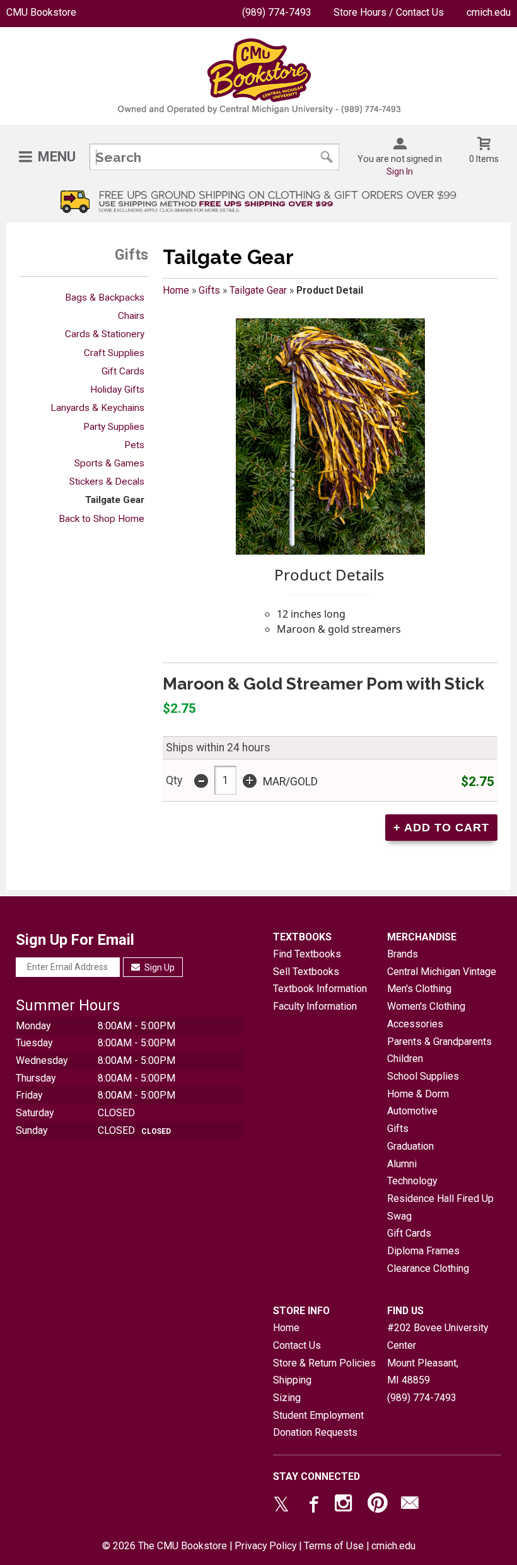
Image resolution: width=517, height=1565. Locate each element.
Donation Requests (315, 1432)
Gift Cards (123, 371)
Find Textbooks (307, 954)
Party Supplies (113, 426)
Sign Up (158, 967)
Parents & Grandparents (439, 1042)
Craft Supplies (114, 353)
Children (405, 1059)
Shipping (292, 1380)
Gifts (209, 290)
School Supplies (423, 1076)
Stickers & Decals (106, 481)
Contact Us (297, 1345)
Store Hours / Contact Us (389, 12)
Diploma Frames (423, 1251)
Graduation (410, 1146)
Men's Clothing (419, 989)
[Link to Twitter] (281, 1505)
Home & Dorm (418, 1094)
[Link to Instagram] (345, 1505)
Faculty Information (315, 1006)
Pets (134, 445)
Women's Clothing (426, 1006)
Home (176, 290)
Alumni (402, 1164)
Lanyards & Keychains (97, 407)
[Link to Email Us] (410, 1505)
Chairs (131, 315)
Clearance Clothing (428, 1268)
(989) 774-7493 (276, 12)
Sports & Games (109, 463)
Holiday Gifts (117, 389)
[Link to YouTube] (378, 1505)
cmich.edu (489, 12)
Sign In (399, 171)
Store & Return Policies (324, 1363)
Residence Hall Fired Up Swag (440, 1207)
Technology (412, 1181)
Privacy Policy (265, 1546)
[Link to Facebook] (312, 1505)
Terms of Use (334, 1546)
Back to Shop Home (101, 518)
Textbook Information (320, 989)
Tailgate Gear (114, 499)
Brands (402, 954)
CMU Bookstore (41, 12)
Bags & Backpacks (104, 297)
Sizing (287, 1398)
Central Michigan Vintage (441, 972)
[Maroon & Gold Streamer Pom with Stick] (330, 436)
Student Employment (318, 1415)
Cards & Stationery (104, 334)
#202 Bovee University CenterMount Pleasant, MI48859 (437, 1354)
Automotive (412, 1111)
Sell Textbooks (306, 972)
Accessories (415, 1024)
